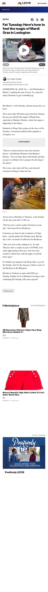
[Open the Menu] (4, 3)
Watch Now (41, 3)
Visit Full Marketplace (38, 305)
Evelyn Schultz (15, 79)
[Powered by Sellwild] (42, 435)
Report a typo (8, 291)
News (6, 19)
